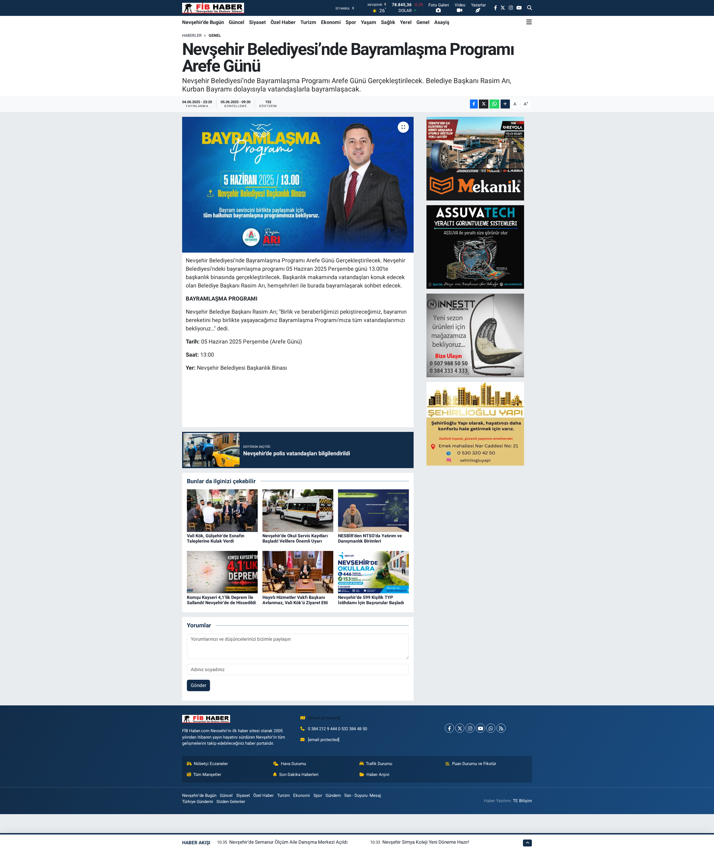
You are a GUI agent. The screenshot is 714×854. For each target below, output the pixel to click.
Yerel (406, 22)
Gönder (198, 685)
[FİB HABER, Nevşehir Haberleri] (213, 8)
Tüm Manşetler (207, 774)
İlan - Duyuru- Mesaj (362, 795)
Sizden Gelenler (230, 801)
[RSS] (501, 728)
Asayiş (441, 22)
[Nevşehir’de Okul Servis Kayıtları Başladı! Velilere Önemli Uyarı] (297, 510)
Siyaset (257, 22)
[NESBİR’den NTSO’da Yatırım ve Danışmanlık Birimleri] (373, 510)
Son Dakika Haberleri (299, 774)
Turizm (308, 22)
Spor (351, 22)
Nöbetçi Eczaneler (211, 763)
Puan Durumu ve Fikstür (474, 763)
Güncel (236, 22)
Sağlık (388, 22)
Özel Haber (283, 22)
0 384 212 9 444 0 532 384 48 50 (337, 728)
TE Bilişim (522, 800)
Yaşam (368, 22)
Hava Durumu (293, 763)
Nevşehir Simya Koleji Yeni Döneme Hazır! (425, 842)
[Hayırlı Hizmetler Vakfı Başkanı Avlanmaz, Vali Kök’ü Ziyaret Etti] (297, 572)
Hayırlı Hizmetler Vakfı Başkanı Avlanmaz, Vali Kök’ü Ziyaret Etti (295, 600)
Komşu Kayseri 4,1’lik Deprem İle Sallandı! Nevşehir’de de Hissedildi (221, 600)
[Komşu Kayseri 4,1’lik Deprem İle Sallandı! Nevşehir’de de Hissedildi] (222, 572)
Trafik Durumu (379, 763)
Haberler (192, 35)
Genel (423, 22)
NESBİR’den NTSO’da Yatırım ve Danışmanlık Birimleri (370, 538)
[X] (459, 728)
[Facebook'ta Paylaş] (474, 104)
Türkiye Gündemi (197, 801)
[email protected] (324, 717)
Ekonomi (331, 22)
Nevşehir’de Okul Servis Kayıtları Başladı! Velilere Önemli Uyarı (295, 538)
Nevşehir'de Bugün (203, 22)
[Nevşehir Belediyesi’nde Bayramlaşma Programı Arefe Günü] (298, 185)
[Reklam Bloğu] (475, 158)
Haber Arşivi (377, 774)
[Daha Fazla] (505, 104)
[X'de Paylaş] (483, 104)
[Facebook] (449, 728)
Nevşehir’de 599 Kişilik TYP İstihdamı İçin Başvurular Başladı (371, 600)
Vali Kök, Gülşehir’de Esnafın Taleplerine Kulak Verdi (215, 538)
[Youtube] (480, 728)
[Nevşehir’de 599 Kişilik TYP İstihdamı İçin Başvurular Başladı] (373, 572)
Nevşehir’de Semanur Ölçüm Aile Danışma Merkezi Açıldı (288, 842)
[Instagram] (470, 728)
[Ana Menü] (529, 22)
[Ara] (529, 8)
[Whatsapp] (490, 728)
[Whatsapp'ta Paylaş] (494, 104)
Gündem (333, 795)
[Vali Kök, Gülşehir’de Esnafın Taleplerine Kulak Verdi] (222, 510)
